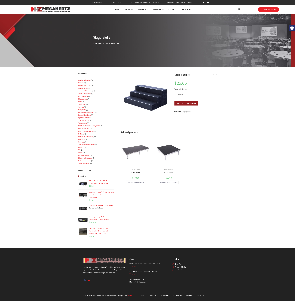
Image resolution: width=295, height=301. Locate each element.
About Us (129, 9)
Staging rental (186, 112)
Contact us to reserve (186, 103)
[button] (239, 10)
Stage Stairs (115, 43)
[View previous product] (215, 74)
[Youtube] (208, 2)
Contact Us (185, 9)
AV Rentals (143, 9)
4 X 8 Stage (135, 172)
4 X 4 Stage (168, 172)
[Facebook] (203, 2)
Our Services (158, 9)
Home (117, 9)
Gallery (172, 9)
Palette (129, 296)
